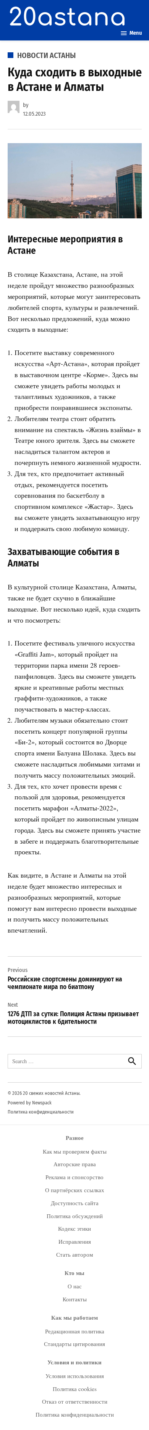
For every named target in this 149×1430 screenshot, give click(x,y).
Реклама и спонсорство (74, 1177)
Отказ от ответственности (74, 1401)
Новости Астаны (46, 55)
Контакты (75, 1299)
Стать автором (74, 1254)
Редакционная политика (74, 1331)
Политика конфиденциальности (41, 1112)
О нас (75, 1286)
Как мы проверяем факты (75, 1151)
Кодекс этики (74, 1228)
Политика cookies (75, 1389)
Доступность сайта (75, 1203)
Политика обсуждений (75, 1216)
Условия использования (74, 1376)
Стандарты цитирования (74, 1344)
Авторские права (74, 1164)
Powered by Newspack (30, 1103)
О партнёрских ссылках (74, 1190)
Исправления (74, 1241)
